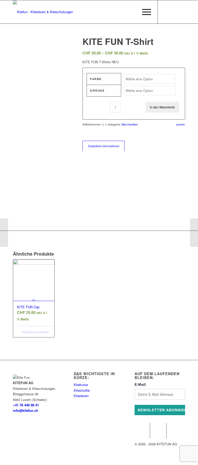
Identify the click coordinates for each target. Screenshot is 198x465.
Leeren (180, 124)
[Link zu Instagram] (166, 12)
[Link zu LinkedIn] (181, 12)
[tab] (103, 146)
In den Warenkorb (162, 107)
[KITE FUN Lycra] (4, 232)
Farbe (96, 79)
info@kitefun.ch (25, 410)
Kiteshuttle (82, 390)
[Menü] (144, 11)
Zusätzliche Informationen (103, 146)
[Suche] (132, 11)
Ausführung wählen (35, 332)
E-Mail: (141, 384)
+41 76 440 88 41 (26, 405)
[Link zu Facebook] (173, 12)
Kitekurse (81, 384)
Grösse (97, 90)
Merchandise (129, 124)
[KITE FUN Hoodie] (194, 232)
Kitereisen (81, 395)
